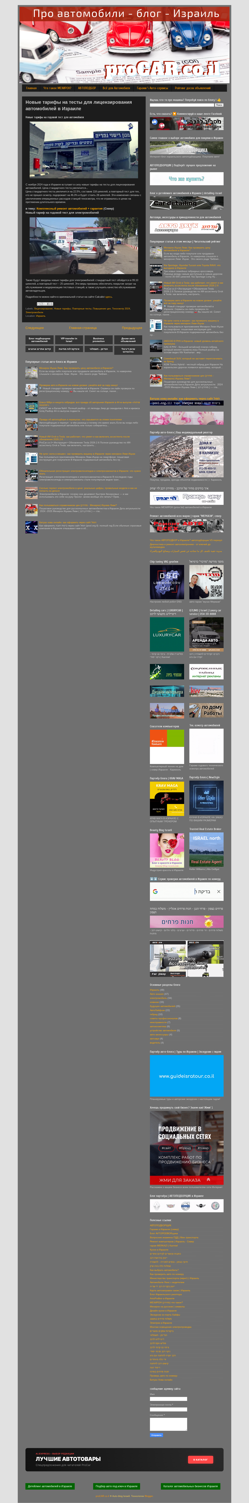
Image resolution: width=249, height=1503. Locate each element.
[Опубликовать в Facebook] (48, 304)
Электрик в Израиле (161, 1323)
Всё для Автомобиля (116, 88)
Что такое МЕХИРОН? (57, 88)
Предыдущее (132, 328)
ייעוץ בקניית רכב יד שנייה (162, 1286)
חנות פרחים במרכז (159, 1371)
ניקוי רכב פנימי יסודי (160, 1351)
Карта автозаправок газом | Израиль (170, 1290)
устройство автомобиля (163, 1030)
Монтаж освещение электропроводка (170, 1327)
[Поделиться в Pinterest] (51, 304)
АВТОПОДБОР (87, 88)
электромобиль (158, 998)
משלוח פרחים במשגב (161, 1319)
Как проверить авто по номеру (167, 1274)
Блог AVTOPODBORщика (164, 1233)
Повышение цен (102, 308)
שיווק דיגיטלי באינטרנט (128, 350)
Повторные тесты (81, 308)
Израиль (40, 316)
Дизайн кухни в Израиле (163, 1310)
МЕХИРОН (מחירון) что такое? (166, 1302)
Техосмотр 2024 (121, 308)
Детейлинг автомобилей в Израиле (50, 1486)
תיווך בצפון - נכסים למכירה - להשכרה (169, 1262)
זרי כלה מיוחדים (158, 1359)
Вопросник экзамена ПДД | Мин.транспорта (174, 1237)
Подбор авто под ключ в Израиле (117, 1486)
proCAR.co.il (102, 1496)
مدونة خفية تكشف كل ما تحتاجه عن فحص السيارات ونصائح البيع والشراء (186, 551)
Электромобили (34, 312)
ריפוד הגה (155, 1367)
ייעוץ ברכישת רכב (158, 1258)
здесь (108, 296)
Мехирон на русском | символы (167, 1306)
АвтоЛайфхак (157, 1010)
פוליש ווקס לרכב (158, 1343)
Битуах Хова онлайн (161, 1380)
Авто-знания (157, 994)
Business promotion (99, 340)
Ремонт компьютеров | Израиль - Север (172, 1241)
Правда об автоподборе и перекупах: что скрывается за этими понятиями (80, 419)
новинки (154, 1002)
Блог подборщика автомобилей (39, 340)
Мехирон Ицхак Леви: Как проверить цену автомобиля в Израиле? (76, 368)
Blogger (149, 1496)
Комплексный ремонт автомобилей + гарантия (70, 208)
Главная (31, 88)
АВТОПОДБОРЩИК (160, 1225)
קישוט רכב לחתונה (159, 1363)
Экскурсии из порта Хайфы (165, 1314)
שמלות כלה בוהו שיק (160, 1266)
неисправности (158, 1022)
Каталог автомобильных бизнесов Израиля (190, 1486)
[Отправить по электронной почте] (38, 304)
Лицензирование (43, 308)
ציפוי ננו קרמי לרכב (159, 1347)
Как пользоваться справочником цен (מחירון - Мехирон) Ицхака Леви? (78, 505)
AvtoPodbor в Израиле (162, 1298)
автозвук (154, 1038)
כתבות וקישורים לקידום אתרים (165, 1254)
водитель (155, 1042)
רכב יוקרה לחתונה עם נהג (163, 1355)
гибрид (154, 1014)
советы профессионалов (164, 1018)
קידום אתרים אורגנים (39, 349)
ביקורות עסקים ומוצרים (161, 1331)
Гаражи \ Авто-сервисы (152, 88)
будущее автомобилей (162, 1006)
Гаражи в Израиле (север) (164, 1229)
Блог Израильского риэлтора (166, 1294)
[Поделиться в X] (45, 304)
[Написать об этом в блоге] (42, 304)
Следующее (34, 328)
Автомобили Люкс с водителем (167, 1282)
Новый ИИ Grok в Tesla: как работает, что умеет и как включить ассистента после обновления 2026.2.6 (193, 284)
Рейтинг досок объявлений (193, 88)
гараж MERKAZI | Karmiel (164, 1245)
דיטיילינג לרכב (157, 1339)
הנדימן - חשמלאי (99, 349)
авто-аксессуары (159, 1034)
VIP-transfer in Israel (69, 340)
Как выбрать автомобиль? (164, 1270)
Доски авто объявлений (128, 340)
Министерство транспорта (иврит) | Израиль (174, 1278)
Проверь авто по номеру (163, 1375)
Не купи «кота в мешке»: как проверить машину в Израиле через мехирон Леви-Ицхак (87, 454)
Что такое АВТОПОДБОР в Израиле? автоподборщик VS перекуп (186, 540)
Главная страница (83, 328)
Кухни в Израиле (159, 1249)
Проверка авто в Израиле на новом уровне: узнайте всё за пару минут (78, 385)
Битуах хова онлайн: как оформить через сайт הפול (67, 522)
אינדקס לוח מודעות (69, 349)
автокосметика (158, 1026)
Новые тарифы (62, 308)
